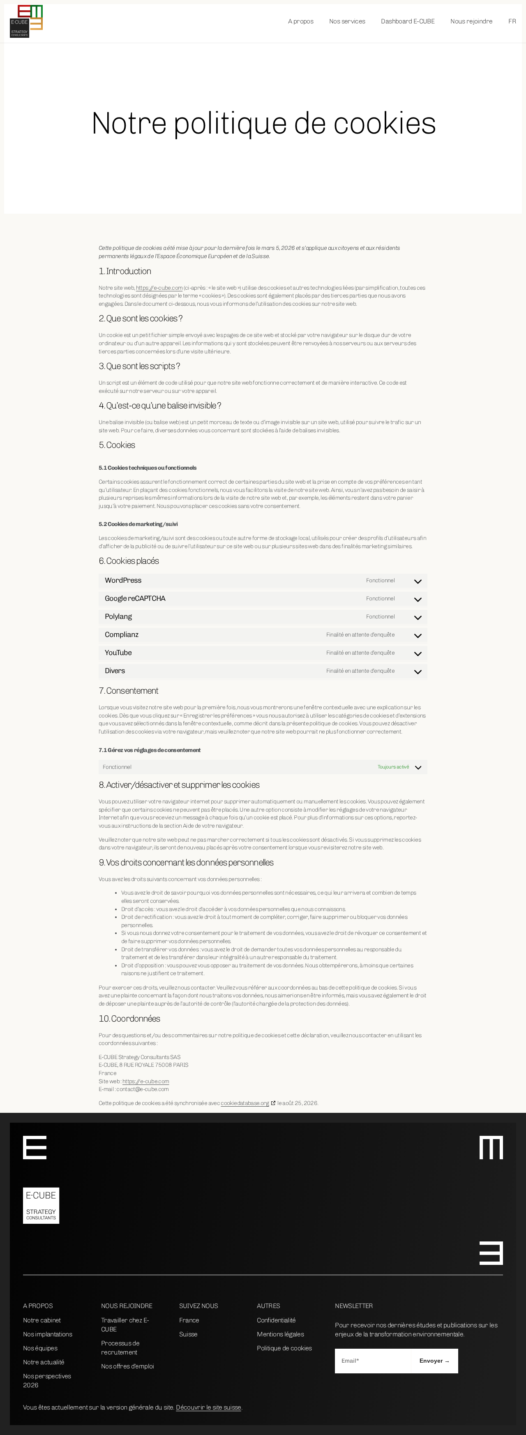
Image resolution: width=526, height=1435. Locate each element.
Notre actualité (43, 1362)
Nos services (347, 21)
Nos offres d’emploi (127, 1366)
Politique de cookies (284, 1348)
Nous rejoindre (471, 21)
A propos (300, 21)
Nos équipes (40, 1348)
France (189, 1320)
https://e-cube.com (159, 287)
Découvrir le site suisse (208, 1407)
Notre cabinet (42, 1320)
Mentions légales (280, 1334)
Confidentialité (276, 1320)
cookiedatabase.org (245, 1103)
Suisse (188, 1334)
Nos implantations (47, 1334)
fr (512, 21)
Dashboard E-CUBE (407, 21)
